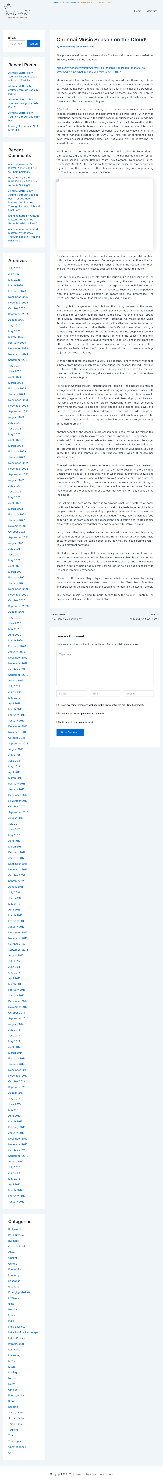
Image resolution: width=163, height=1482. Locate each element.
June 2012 (14, 1173)
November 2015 (18, 938)
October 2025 (16, 308)
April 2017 (14, 840)
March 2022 (15, 508)
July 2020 (14, 617)
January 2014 (16, 1064)
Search (12, 38)
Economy (14, 1275)
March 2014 (15, 1052)
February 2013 (16, 1127)
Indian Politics (16, 1338)
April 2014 (14, 1047)
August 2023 (16, 417)
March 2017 (15, 846)
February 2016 (16, 921)
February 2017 (16, 852)
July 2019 (14, 686)
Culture (12, 1263)
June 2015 (14, 966)
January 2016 (16, 926)
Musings (13, 1372)
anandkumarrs (16, 164)
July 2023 (14, 422)
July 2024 (14, 365)
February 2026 (17, 291)
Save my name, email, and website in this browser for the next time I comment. (102, 705)
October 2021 (16, 531)
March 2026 (15, 285)
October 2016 (16, 875)
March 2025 (15, 336)
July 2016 (14, 892)
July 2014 (14, 1029)
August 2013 (15, 1092)
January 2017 (16, 858)
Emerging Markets (19, 1292)
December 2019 (17, 657)
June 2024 (14, 371)
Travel (12, 1435)
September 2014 (18, 1018)
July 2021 (14, 548)
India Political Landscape (23, 1332)
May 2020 (14, 629)
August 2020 (16, 611)
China (11, 1252)
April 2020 (14, 634)
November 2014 (18, 1006)
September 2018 (18, 743)
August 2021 (15, 543)
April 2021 (14, 566)
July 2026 (14, 268)
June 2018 (14, 760)
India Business (16, 1326)
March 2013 (15, 1121)
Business (13, 1240)
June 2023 (14, 428)
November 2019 (18, 663)
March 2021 (15, 571)
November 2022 (18, 468)
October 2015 (16, 943)
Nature (12, 1378)
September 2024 (18, 359)
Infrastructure (16, 1343)
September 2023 (18, 411)
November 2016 (18, 869)
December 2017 (17, 795)
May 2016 (14, 903)
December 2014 (17, 1001)
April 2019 (14, 703)
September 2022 (18, 474)
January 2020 (16, 651)
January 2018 (16, 789)
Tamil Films (15, 1424)
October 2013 (16, 1081)
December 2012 (17, 1138)
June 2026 (14, 273)
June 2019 (14, 692)
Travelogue (15, 1441)
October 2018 (16, 737)
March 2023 (15, 445)
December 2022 (18, 462)
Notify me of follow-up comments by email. (81, 713)
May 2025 (14, 331)
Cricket (12, 1257)
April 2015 (14, 978)
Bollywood (14, 1229)
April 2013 (14, 1115)
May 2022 (14, 497)
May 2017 (14, 835)
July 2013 (14, 1098)
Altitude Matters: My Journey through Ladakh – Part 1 (24, 116)
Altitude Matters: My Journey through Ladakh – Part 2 (24, 103)
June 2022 (14, 491)
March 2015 (15, 984)
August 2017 (15, 817)
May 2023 (14, 434)
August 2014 (15, 1024)
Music (11, 1366)
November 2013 (18, 1075)
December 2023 (18, 399)
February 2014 (16, 1058)
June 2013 (14, 1104)
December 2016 (17, 863)
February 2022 (17, 514)
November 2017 (17, 800)
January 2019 (16, 720)
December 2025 (18, 296)
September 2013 (18, 1087)
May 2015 (14, 972)
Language (14, 1349)
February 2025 (17, 342)
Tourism (13, 1429)
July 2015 (14, 961)
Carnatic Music (17, 1246)
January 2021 (16, 583)
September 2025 (18, 314)
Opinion (13, 1389)
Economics (14, 1269)
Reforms (13, 1401)
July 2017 (14, 823)
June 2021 (14, 554)
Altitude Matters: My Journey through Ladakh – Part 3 (24, 89)
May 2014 (14, 1041)
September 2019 (18, 674)
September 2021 (18, 537)
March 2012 (15, 1190)
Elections (13, 1286)
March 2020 (15, 640)
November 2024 (18, 354)
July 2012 (14, 1167)
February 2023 (17, 451)
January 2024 (16, 394)
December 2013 (17, 1069)
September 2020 (18, 606)
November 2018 (18, 732)
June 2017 (14, 829)
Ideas (11, 1315)
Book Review (16, 1235)
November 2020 (18, 594)
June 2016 (14, 898)
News (11, 1383)
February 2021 (16, 577)
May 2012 (14, 1178)
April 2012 (14, 1184)
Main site (151, 11)
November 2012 (18, 1144)
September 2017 (18, 812)
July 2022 (14, 485)
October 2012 (16, 1150)
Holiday (13, 1309)
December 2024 (18, 348)
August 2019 (15, 680)
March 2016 (15, 915)
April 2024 (14, 377)
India (11, 1320)
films (11, 1303)
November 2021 (18, 525)
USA (11, 1452)
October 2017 (16, 806)
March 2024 (15, 382)
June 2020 (14, 623)
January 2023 (16, 457)
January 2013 (16, 1132)
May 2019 (14, 697)
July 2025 (14, 325)
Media (12, 1361)
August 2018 (15, 749)
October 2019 (16, 669)
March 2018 (15, 777)
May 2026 (14, 279)
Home (137, 11)
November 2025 (18, 302)
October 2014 (16, 1012)
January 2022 (16, 520)
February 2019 (16, 714)
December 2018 (17, 726)
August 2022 (16, 480)
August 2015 (15, 955)
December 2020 (18, 588)
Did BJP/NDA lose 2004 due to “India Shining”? (22, 168)
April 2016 (14, 909)
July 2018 (14, 755)
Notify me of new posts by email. (76, 722)
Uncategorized (17, 1446)
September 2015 (18, 949)
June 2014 (14, 1035)
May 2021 (14, 560)
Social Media (16, 1418)
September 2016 (18, 880)
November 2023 (18, 405)
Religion (13, 1406)
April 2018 (14, 772)
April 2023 (14, 440)
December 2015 (17, 932)
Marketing (14, 1355)
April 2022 (14, 503)
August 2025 (16, 319)
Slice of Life (15, 1412)
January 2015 (16, 995)
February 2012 (16, 1195)
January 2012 (16, 1201)
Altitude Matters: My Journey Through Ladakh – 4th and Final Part (23, 76)
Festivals (13, 1298)
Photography (16, 1395)
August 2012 (15, 1161)
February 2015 (16, 989)
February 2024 (17, 388)
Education (14, 1280)
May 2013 (14, 1110)
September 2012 (18, 1155)
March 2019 (15, 709)
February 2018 (16, 783)
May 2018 (14, 766)
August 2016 (15, 886)
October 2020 (16, 600)
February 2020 (17, 646)
